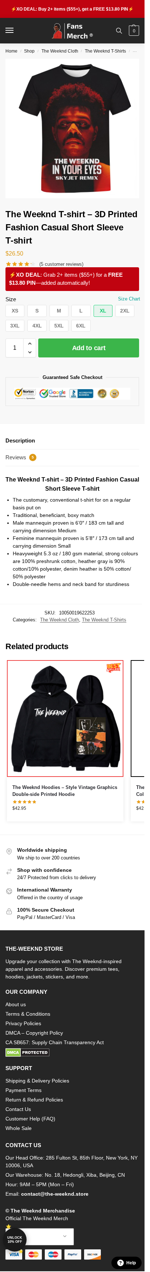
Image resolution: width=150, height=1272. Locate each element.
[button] (133, 31)
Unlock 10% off (14, 1240)
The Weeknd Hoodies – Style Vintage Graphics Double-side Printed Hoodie (64, 791)
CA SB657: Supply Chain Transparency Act (54, 1042)
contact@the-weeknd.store (54, 1194)
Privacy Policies (23, 1023)
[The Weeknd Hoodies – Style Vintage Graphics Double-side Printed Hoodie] (65, 718)
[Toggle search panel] (119, 30)
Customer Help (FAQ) (30, 1119)
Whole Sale (18, 1128)
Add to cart (89, 348)
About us (15, 1004)
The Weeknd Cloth (60, 51)
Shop (29, 51)
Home (11, 51)
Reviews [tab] (19, 457)
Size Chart (129, 299)
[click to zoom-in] (75, 128)
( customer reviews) (61, 264)
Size (10, 299)
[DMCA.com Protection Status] (72, 1052)
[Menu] (16, 30)
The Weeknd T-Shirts (105, 51)
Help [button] (131, 1262)
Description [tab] (20, 440)
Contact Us (18, 1109)
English (34, 1237)
